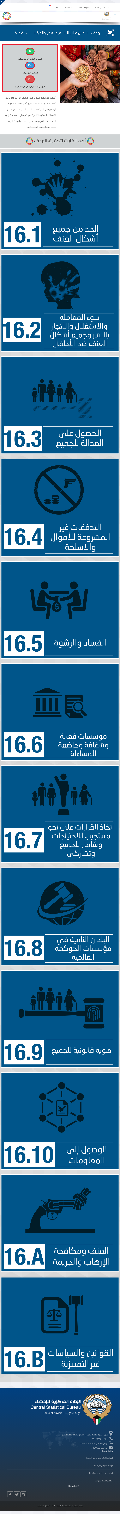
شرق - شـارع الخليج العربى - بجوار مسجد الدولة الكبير (85, 1435)
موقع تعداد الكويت (104, 1481)
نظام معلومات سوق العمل (101, 1473)
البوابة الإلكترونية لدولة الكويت (99, 1458)
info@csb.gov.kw (99, 1448)
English (55, 8)
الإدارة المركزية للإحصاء (103, 1466)
